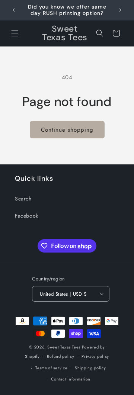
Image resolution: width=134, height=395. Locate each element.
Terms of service (51, 368)
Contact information (70, 379)
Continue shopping (67, 130)
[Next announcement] (120, 10)
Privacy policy (95, 356)
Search (23, 198)
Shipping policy (90, 368)
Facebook (26, 215)
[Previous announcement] (14, 10)
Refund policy (60, 356)
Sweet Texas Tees (63, 347)
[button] (15, 33)
